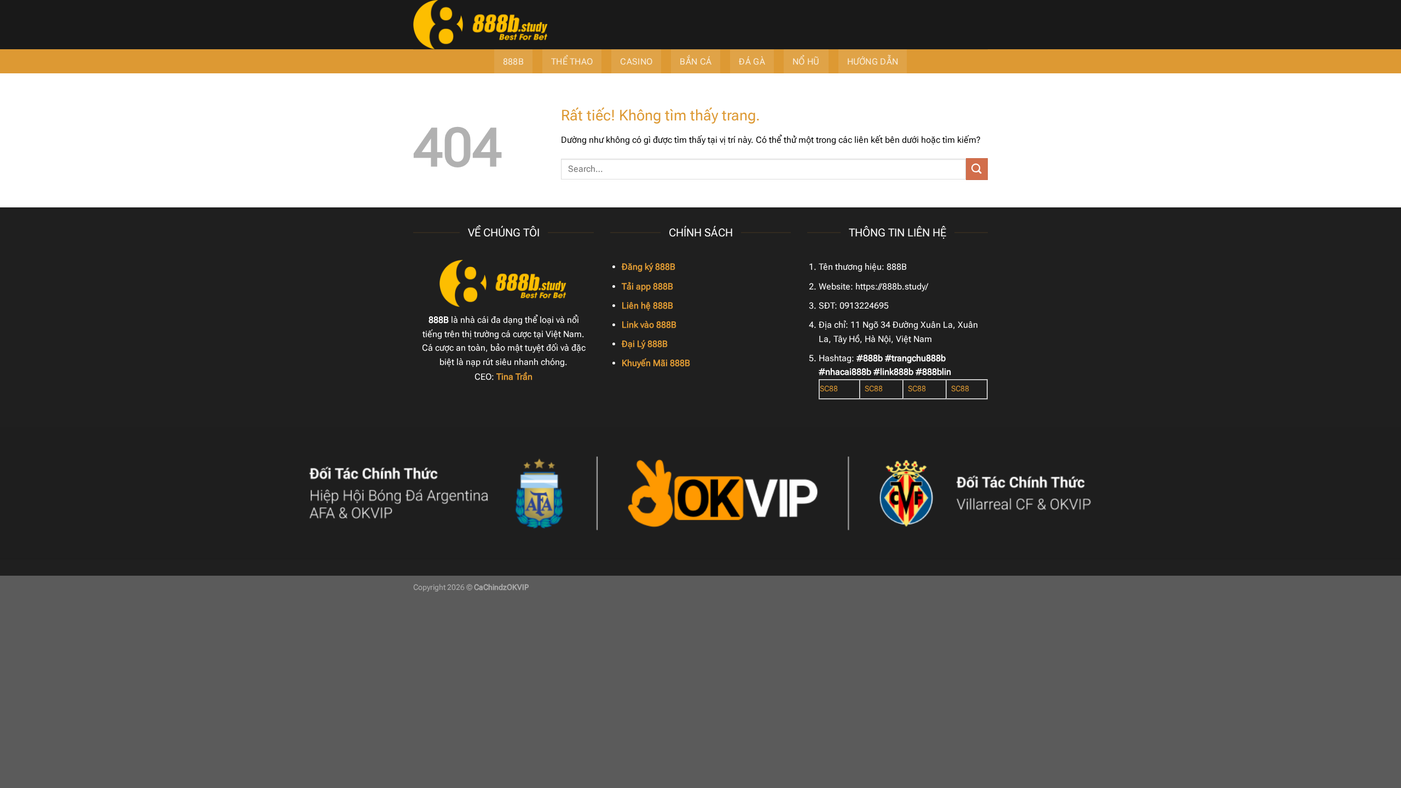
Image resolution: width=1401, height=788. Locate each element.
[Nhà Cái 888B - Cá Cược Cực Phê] (550, 24)
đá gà (752, 61)
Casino (636, 61)
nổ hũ (806, 61)
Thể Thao (572, 61)
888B (513, 61)
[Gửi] (977, 168)
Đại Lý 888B (645, 344)
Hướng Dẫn (873, 61)
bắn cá (695, 61)
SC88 (829, 388)
